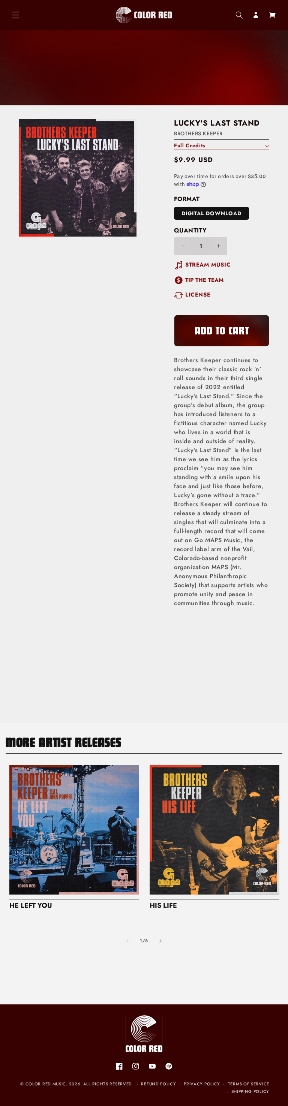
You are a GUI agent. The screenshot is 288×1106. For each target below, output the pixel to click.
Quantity (190, 230)
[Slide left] (127, 940)
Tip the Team (204, 280)
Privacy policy (202, 1084)
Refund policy (158, 1084)
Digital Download (212, 213)
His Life (163, 905)
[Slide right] (160, 940)
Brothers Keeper (198, 133)
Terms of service (248, 1084)
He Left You (30, 905)
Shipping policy (250, 1091)
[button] (16, 15)
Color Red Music (46, 1084)
